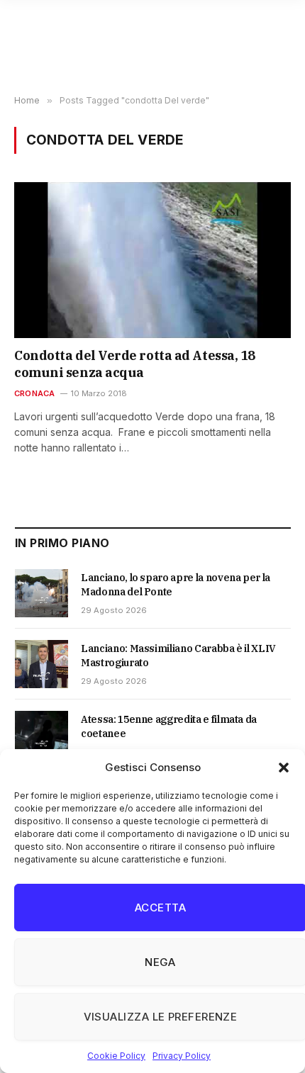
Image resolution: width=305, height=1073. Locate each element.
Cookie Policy (116, 1055)
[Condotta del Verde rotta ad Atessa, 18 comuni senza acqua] (152, 259)
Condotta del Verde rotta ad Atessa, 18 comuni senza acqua (134, 364)
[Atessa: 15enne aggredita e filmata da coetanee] (41, 735)
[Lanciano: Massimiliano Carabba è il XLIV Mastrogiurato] (41, 664)
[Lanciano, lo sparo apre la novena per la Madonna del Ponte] (41, 593)
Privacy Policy (181, 1055)
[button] (284, 767)
